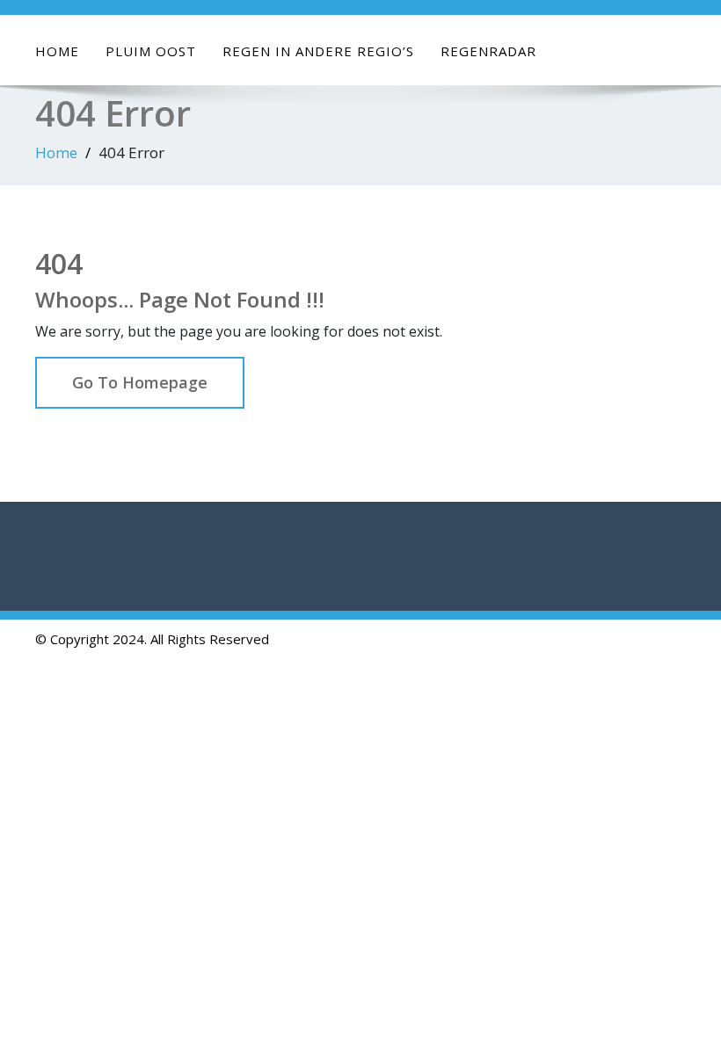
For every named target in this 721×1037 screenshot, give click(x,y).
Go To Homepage (140, 382)
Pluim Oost (151, 51)
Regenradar (488, 51)
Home (57, 51)
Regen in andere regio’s (318, 51)
